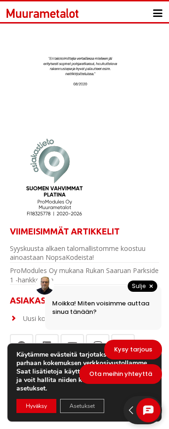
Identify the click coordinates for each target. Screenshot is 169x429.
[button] (158, 13)
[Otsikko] (42, 13)
